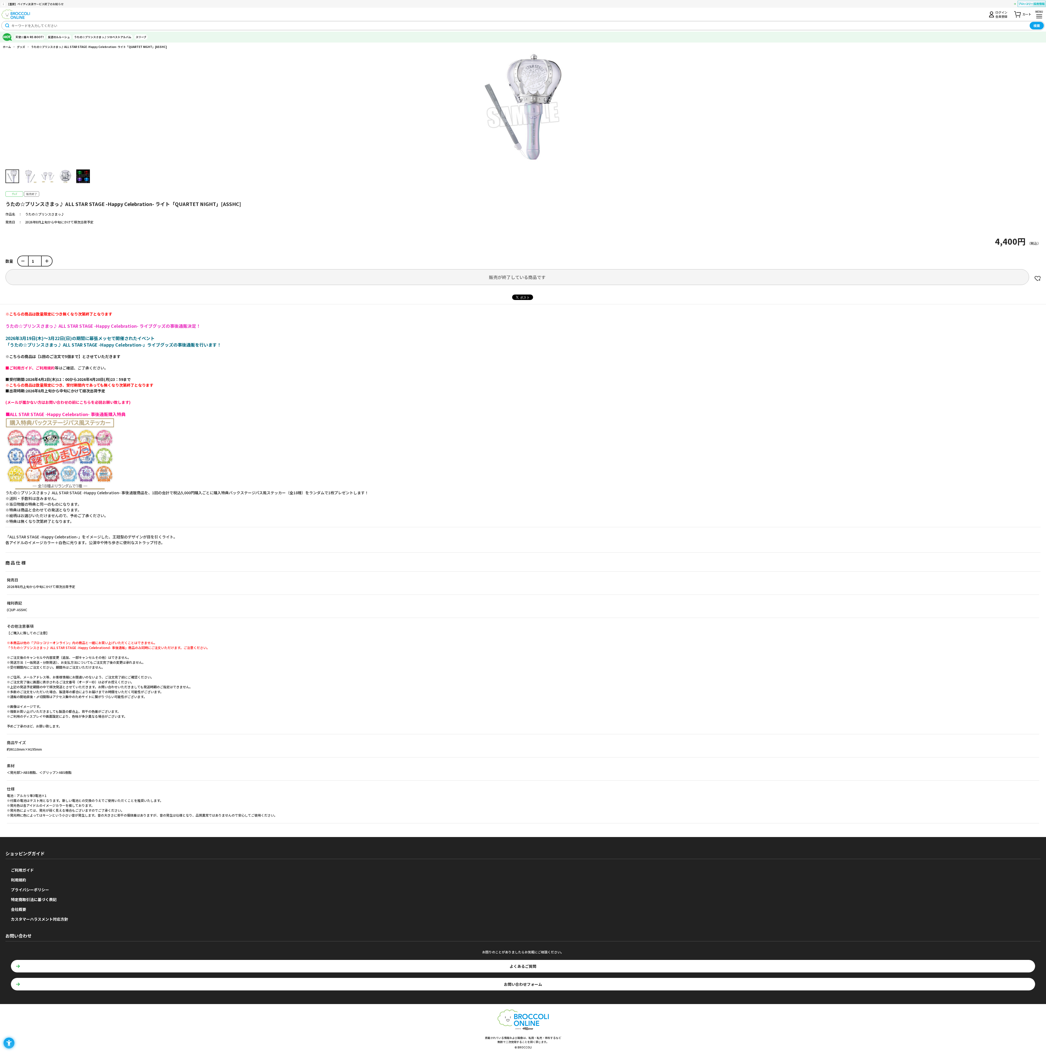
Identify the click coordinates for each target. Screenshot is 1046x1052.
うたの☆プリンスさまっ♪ (44, 214)
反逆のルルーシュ (59, 37)
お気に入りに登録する (1038, 278)
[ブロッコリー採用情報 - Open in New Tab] (1031, 4)
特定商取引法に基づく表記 (34, 899)
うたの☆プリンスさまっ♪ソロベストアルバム (102, 37)
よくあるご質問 (523, 966)
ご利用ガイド (22, 870)
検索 (1036, 25)
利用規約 (18, 880)
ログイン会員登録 (1001, 14)
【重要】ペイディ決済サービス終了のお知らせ (35, 4)
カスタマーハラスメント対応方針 (39, 919)
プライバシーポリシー (30, 889)
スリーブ (141, 37)
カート (1026, 14)
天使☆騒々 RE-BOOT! (30, 37)
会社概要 (18, 909)
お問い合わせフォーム (523, 984)
